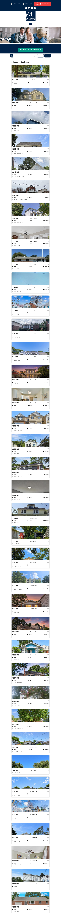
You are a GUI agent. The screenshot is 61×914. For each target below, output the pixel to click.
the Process (42, 4)
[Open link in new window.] (26, 8)
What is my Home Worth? (30, 50)
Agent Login (16, 3)
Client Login (28, 3)
